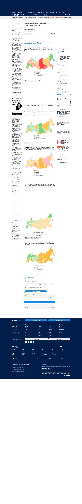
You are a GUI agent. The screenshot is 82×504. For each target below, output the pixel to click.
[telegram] (26, 342)
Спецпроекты (61, 333)
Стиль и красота (62, 327)
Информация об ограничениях (46, 368)
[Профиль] (70, 15)
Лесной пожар (34, 281)
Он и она (49, 326)
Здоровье (27, 335)
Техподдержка (14, 330)
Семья (60, 324)
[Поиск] (65, 15)
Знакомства (30, 12)
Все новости (14, 12)
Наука (39, 332)
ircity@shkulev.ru (22, 371)
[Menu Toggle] (12, 15)
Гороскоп (47, 12)
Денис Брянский (30, 277)
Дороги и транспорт (28, 330)
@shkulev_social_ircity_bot (50, 365)
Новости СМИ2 (27, 313)
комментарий (29, 33)
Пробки (41, 14)
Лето (38, 329)
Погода (34, 12)
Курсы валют (52, 12)
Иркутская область (27, 281)
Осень (49, 327)
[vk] (29, 342)
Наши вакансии (14, 329)
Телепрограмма (39, 12)
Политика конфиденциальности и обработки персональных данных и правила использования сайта (55, 373)
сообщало (42, 104)
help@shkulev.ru (18, 372)
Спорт (60, 326)
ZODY (61, 12)
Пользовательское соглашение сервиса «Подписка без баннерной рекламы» (52, 372)
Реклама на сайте (15, 326)
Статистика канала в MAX (16, 333)
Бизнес (26, 326)
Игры (64, 12)
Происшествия (51, 330)
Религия (49, 335)
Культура (39, 327)
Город (26, 329)
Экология (60, 330)
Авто (26, 324)
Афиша (43, 12)
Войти (27, 307)
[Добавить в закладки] (52, 34)
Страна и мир (61, 329)
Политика (50, 329)
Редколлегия (57, 12)
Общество (50, 324)
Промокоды (25, 12)
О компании (14, 324)
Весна (26, 327)
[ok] (34, 342)
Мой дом (39, 330)
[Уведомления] (67, 15)
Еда (25, 332)
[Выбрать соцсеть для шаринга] (54, 34)
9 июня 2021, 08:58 (26, 31)
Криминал (39, 326)
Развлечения (50, 333)
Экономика (61, 332)
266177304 (28, 294)
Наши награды (14, 327)
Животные (27, 333)
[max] (31, 342)
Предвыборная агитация (16, 332)
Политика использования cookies (46, 369)
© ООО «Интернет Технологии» (26, 375)
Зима (38, 324)
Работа (49, 332)
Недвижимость (19, 12)
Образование (40, 335)
